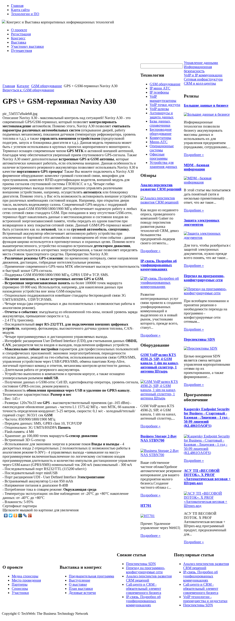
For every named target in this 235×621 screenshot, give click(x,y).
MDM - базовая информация (196, 167)
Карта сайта (20, 10)
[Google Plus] (30, 515)
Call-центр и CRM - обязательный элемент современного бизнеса (143, 588)
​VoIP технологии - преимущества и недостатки (205, 599)
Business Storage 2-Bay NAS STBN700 (158, 438)
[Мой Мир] (20, 515)
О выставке (78, 584)
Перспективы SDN (199, 339)
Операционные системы (162, 148)
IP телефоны (159, 92)
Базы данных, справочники (160, 123)
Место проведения (26, 580)
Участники (20, 593)
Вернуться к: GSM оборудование (28, 90)
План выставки (81, 588)
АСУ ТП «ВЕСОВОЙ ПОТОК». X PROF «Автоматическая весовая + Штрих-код (207, 477)
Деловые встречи (82, 593)
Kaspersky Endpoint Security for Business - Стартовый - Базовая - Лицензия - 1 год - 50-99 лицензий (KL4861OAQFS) (207, 417)
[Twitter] (10, 515)
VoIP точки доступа (165, 105)
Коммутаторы (160, 138)
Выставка (18, 42)
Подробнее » (150, 251)
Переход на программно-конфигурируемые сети (204, 278)
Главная (17, 6)
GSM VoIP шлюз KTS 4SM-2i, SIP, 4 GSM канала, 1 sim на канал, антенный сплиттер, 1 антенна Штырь (159, 363)
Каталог (23, 86)
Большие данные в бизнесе (206, 105)
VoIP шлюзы (159, 109)
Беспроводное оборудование (161, 132)
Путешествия (21, 51)
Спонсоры (20, 588)
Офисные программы (159, 156)
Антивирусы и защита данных (161, 115)
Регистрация (21, 34)
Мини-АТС (159, 142)
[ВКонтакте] (5, 515)
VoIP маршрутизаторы (163, 99)
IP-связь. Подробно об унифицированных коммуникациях (158, 265)
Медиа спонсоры (25, 576)
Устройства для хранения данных (163, 165)
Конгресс (18, 38)
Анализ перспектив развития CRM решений (160, 187)
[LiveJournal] (25, 515)
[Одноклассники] (15, 515)
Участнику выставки (27, 46)
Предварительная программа (91, 576)
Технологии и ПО (25, 14)
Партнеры (20, 584)
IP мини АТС (160, 88)
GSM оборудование (46, 86)
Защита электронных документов (201, 222)
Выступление (79, 580)
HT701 (145, 505)
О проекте (19, 30)
